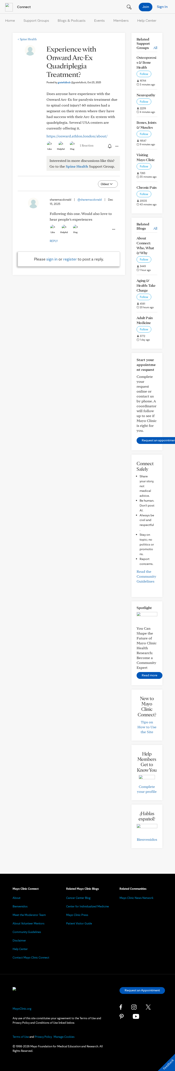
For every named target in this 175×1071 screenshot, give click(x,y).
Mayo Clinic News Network (136, 898)
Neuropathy (146, 95)
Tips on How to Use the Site (146, 727)
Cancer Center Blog (78, 898)
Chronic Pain (146, 187)
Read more (149, 675)
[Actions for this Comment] (113, 229)
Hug (72, 148)
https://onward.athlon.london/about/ (77, 136)
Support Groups (36, 20)
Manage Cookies (64, 1036)
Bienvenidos (147, 839)
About (16, 898)
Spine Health (27, 39)
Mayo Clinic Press (77, 915)
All (155, 47)
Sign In (162, 6)
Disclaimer (19, 940)
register (70, 259)
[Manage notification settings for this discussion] (109, 146)
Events (99, 20)
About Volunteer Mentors (28, 923)
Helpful (61, 148)
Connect (23, 6)
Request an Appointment (142, 990)
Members (121, 20)
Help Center (146, 20)
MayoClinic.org (22, 1008)
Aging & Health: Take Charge (146, 285)
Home (10, 20)
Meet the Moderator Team (29, 915)
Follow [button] (144, 74)
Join (145, 6)
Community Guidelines (27, 932)
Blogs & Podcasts (72, 20)
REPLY (54, 241)
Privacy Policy (43, 1036)
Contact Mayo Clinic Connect (31, 957)
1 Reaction (86, 145)
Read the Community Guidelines (146, 576)
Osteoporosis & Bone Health (146, 62)
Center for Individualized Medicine (87, 906)
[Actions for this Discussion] (116, 146)
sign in (52, 259)
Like (49, 148)
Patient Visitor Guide (79, 923)
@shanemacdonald (89, 199)
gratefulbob (72, 82)
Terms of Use (21, 1036)
